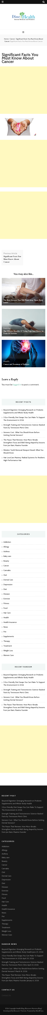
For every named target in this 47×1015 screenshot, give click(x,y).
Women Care (8, 655)
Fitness (6, 603)
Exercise (7, 328)
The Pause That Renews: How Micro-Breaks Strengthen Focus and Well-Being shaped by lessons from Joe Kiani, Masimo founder (24, 442)
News (5, 627)
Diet (5, 589)
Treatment (7, 646)
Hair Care (7, 613)
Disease (6, 594)
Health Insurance (10, 622)
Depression (7, 584)
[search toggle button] (44, 2)
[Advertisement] (23, 90)
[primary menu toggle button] (23, 32)
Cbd (5, 575)
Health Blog (20, 1008)
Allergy (6, 547)
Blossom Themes (20, 1011)
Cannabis (7, 570)
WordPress (39, 1011)
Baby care (7, 556)
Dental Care (8, 580)
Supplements (8, 636)
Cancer (12, 39)
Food (5, 608)
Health (6, 297)
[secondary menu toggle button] (3, 2)
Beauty (6, 561)
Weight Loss (8, 650)
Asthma (6, 551)
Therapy (6, 641)
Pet (4, 632)
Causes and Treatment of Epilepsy (16, 364)
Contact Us (6, 995)
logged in (17, 384)
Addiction (7, 542)
